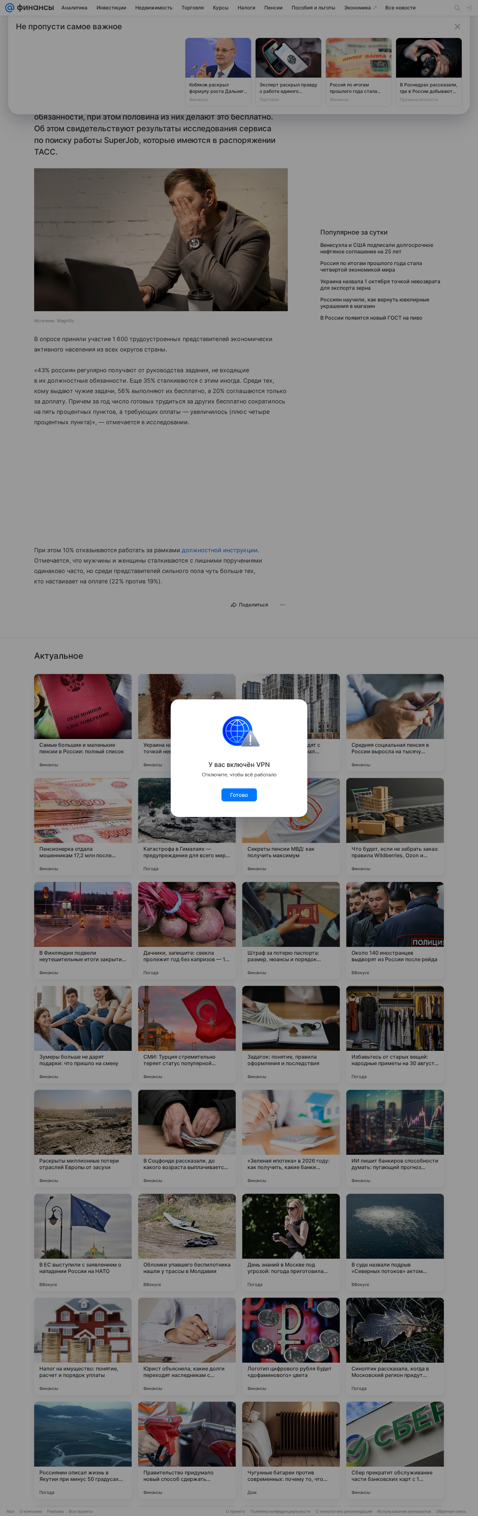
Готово (239, 795)
